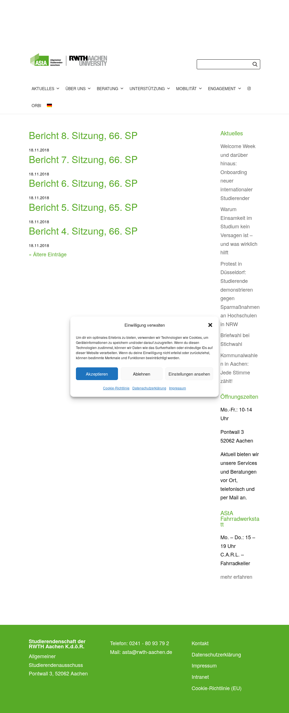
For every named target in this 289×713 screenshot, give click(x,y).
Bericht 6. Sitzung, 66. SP (83, 183)
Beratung (107, 88)
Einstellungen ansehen (189, 374)
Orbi (36, 105)
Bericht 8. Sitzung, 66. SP (83, 135)
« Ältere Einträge (48, 254)
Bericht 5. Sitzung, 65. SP (83, 207)
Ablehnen (141, 374)
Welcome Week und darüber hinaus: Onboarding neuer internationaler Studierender (237, 171)
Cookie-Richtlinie (116, 387)
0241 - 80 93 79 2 (149, 643)
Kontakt (200, 643)
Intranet (200, 676)
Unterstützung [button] (147, 88)
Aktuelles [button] (43, 88)
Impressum (177, 387)
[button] (210, 325)
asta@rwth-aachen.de (147, 651)
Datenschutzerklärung (149, 387)
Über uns (75, 88)
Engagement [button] (222, 88)
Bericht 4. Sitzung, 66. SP (83, 230)
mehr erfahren (236, 576)
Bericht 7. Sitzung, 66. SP (83, 159)
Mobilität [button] (186, 88)
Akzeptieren (97, 374)
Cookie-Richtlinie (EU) (217, 688)
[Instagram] (249, 88)
